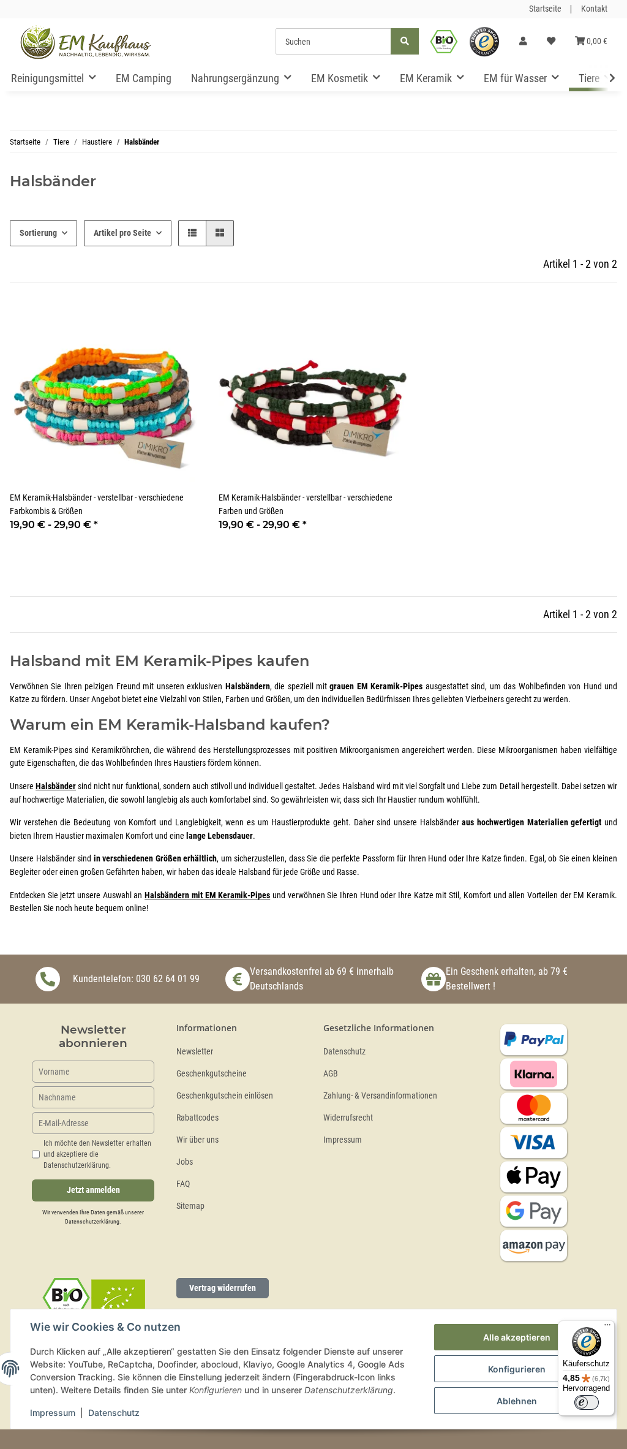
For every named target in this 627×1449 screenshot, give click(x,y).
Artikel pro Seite (122, 233)
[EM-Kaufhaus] (86, 41)
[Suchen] (405, 41)
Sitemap (190, 1206)
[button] (523, 41)
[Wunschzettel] (551, 41)
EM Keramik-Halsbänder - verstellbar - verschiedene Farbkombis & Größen (97, 504)
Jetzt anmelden (93, 1190)
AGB (330, 1074)
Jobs (184, 1162)
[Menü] (607, 1327)
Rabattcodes (197, 1118)
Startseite (545, 9)
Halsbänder (56, 786)
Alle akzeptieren (516, 1337)
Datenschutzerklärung (92, 1221)
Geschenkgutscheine (211, 1074)
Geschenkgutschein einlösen (224, 1096)
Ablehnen (517, 1401)
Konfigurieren (517, 1369)
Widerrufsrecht (348, 1118)
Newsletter (194, 1051)
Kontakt (594, 9)
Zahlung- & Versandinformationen (380, 1096)
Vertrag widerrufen (222, 1288)
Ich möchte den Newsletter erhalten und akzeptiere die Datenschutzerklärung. (97, 1154)
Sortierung (38, 233)
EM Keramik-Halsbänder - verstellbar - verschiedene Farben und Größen (305, 504)
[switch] (586, 1402)
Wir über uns (197, 1140)
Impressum (342, 1140)
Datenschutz (344, 1051)
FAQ (183, 1184)
